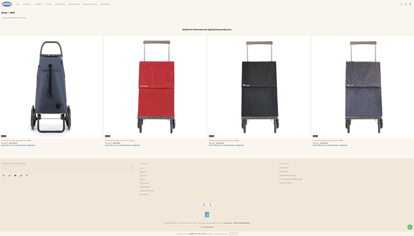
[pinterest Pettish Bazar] (27, 175)
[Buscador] (402, 4)
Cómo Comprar (60, 4)
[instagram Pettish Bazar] (4, 175)
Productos (26, 4)
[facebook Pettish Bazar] (9, 175)
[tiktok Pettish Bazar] (21, 175)
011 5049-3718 (283, 171)
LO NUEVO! (38, 4)
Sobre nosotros (104, 4)
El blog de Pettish (74, 4)
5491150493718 (284, 168)
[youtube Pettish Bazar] (15, 175)
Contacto (49, 4)
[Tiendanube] (207, 227)
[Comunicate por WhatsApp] (410, 227)
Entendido (233, 233)
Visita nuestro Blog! (285, 183)
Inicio (18, 4)
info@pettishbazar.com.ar (287, 175)
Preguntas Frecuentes (90, 4)
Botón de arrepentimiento (242, 223)
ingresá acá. (228, 223)
